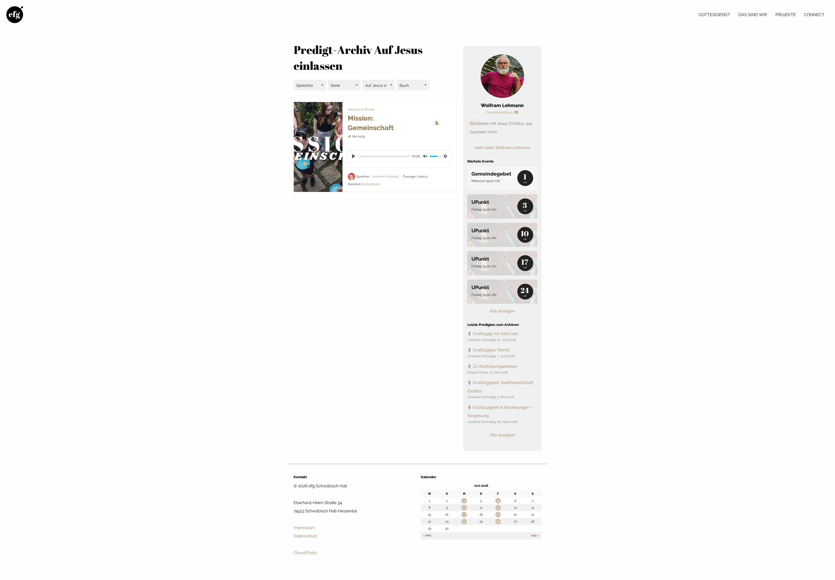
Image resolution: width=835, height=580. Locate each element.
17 (464, 514)
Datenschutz (305, 535)
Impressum (304, 527)
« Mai (427, 535)
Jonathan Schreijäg (385, 176)
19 (497, 514)
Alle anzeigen (502, 310)
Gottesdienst (714, 14)
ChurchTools (305, 552)
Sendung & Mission (361, 109)
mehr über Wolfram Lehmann (502, 147)
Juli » (535, 535)
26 (498, 521)
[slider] (384, 156)
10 (464, 507)
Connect (814, 14)
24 (464, 521)
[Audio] (436, 122)
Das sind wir (752, 14)
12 (498, 507)
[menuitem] (714, 15)
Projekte (785, 14)
